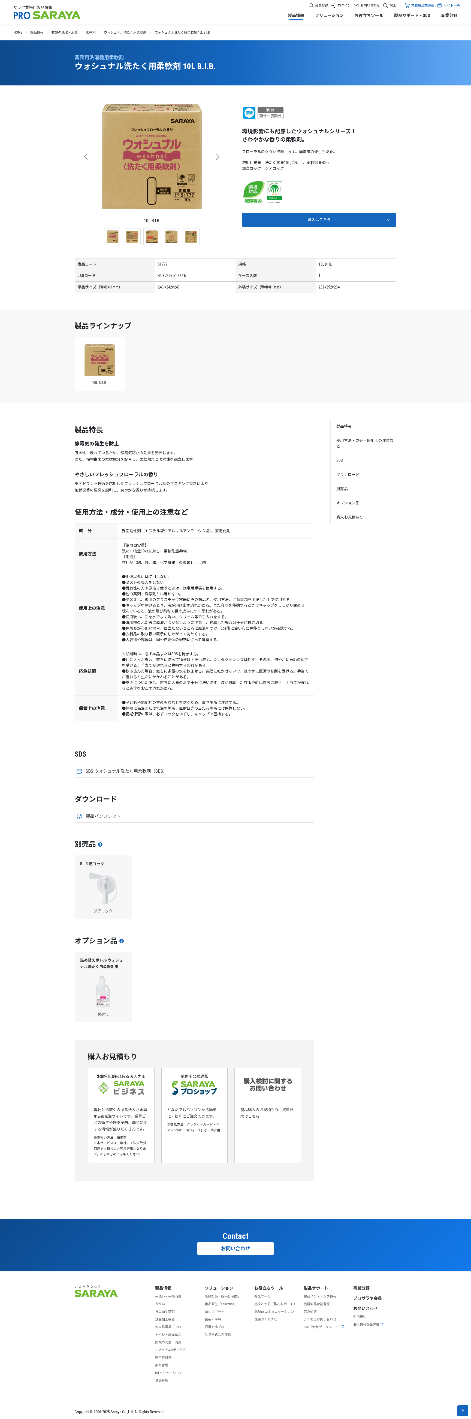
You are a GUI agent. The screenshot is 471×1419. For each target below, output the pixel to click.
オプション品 (347, 503)
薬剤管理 (161, 1365)
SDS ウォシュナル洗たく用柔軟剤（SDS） (126, 771)
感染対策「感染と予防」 (223, 1296)
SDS (339, 460)
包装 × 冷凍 (213, 1319)
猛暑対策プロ (214, 1327)
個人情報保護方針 (366, 1324)
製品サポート (316, 1288)
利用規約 (359, 1317)
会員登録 (321, 5)
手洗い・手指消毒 (168, 1296)
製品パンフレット (103, 816)
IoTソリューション (168, 1373)
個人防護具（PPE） (169, 1327)
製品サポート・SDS (412, 15)
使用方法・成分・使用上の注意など (365, 443)
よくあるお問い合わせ (320, 1319)
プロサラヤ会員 (367, 1298)
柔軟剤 (91, 32)
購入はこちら (319, 220)
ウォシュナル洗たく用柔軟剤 (125, 32)
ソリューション (329, 15)
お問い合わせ (370, 5)
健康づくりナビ (265, 1319)
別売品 (342, 489)
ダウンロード (347, 474)
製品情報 (296, 15)
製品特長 (344, 426)
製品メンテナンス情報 (320, 1296)
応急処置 (310, 1312)
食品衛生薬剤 (165, 1312)
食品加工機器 (165, 1319)
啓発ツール (262, 1296)
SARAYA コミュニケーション (274, 1312)
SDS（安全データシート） (323, 1327)
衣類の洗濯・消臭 (65, 32)
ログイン (344, 5)
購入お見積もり (349, 517)
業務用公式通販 (422, 5)
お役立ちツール (369, 15)
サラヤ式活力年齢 (218, 1335)
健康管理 (161, 1380)
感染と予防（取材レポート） (275, 1304)
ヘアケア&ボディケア (170, 1350)
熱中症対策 (163, 1357)
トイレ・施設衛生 (168, 1335)
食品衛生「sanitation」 (221, 1304)
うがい (160, 1304)
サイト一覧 (452, 5)
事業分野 (449, 15)
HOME (18, 32)
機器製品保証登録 (317, 1304)
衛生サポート (214, 1312)
